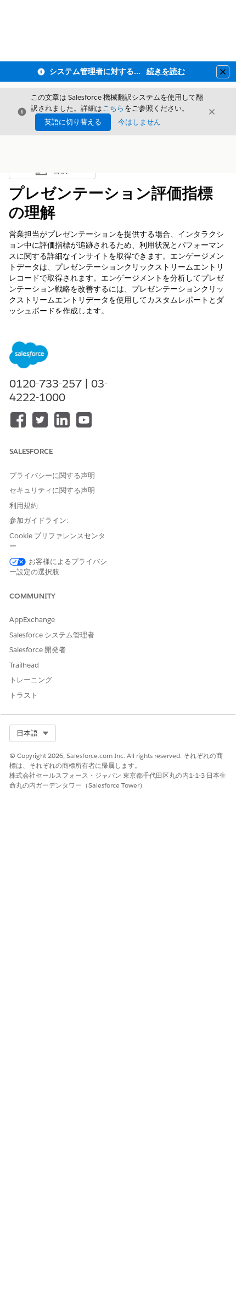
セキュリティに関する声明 (52, 490)
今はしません (139, 122)
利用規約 (23, 505)
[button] (32, 733)
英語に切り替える (73, 122)
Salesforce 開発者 (37, 649)
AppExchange (32, 619)
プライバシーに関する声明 (52, 475)
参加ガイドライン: (38, 520)
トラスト (23, 695)
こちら (113, 108)
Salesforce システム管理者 (51, 635)
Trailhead (24, 665)
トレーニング (30, 680)
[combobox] (32, 733)
